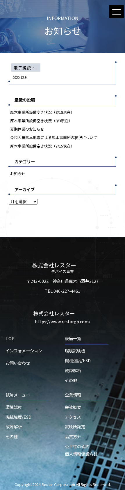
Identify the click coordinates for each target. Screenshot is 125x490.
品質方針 (73, 436)
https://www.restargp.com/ (62, 321)
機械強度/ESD (78, 360)
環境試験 (14, 407)
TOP (10, 338)
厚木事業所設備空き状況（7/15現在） (42, 146)
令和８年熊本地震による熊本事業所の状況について (53, 137)
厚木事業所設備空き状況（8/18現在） (42, 112)
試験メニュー (18, 395)
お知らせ (17, 173)
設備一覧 (73, 338)
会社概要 (73, 407)
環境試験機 (75, 350)
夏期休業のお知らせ (27, 129)
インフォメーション (24, 350)
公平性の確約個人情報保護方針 (81, 450)
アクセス (73, 417)
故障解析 (73, 370)
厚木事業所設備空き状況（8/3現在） (41, 120)
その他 (71, 380)
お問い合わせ (18, 363)
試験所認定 (75, 426)
